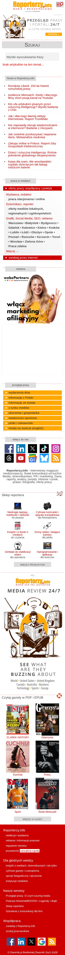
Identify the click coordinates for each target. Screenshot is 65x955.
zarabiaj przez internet (23, 257)
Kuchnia (17, 774)
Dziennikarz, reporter (20, 204)
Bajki (54, 900)
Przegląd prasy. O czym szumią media (28, 895)
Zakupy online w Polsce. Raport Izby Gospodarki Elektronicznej (32, 145)
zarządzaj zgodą (29, 850)
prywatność (12, 850)
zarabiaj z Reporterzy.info (20, 926)
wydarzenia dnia (19, 392)
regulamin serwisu (16, 845)
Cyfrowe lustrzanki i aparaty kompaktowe (47, 515)
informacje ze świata (22, 402)
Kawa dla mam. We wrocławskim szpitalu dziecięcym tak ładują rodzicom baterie (29, 164)
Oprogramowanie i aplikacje (47, 554)
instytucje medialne (17, 881)
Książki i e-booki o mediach (17, 535)
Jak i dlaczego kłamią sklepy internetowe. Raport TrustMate (28, 117)
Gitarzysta (47, 737)
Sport (18, 811)
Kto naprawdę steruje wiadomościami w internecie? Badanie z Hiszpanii (32, 127)
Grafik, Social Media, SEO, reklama (29, 218)
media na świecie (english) (26, 428)
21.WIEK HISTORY (17, 737)
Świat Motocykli (47, 811)
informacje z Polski (21, 397)
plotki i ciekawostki (21, 423)
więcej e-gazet (32, 819)
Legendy (44, 900)
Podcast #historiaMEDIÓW (21, 900)
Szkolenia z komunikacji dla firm (24, 911)
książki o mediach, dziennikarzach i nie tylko (31, 865)
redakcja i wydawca (17, 835)
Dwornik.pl (16, 952)
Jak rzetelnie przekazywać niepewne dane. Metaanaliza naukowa (32, 136)
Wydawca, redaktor (18, 194)
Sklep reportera (15, 906)
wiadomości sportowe (23, 418)
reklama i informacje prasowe (22, 840)
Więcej (10, 251)
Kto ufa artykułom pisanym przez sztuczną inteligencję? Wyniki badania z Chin (33, 107)
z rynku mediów (19, 407)
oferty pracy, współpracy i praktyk (30, 188)
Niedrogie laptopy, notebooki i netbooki (17, 515)
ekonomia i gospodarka (24, 412)
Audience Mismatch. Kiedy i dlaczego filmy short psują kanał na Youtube (32, 96)
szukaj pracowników (17, 931)
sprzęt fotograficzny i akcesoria (24, 875)
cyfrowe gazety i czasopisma (22, 870)
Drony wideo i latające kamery (47, 535)
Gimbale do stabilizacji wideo (18, 554)
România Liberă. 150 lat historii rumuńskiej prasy (28, 87)
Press (47, 774)
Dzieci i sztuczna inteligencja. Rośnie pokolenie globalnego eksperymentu (32, 154)
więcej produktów (32, 564)
